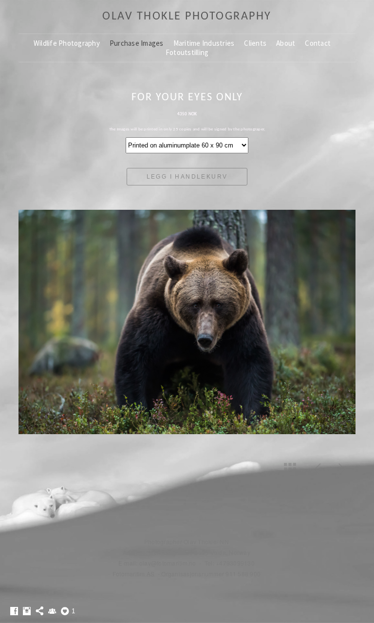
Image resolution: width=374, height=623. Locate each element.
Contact (318, 43)
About (285, 43)
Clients (255, 43)
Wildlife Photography (67, 43)
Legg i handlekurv (187, 176)
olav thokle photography (187, 16)
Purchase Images (137, 43)
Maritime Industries (204, 43)
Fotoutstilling (187, 52)
